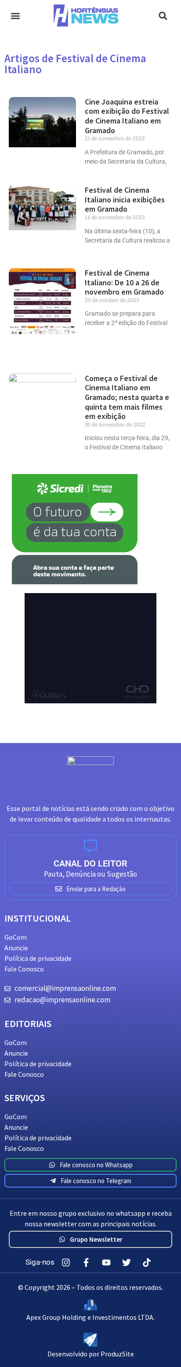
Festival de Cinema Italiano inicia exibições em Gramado (125, 199)
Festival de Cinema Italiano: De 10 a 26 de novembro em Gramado (124, 282)
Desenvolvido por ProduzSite (90, 1353)
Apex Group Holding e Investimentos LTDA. (90, 1317)
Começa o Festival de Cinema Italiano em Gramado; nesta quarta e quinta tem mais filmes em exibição (127, 397)
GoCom (15, 937)
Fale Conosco (24, 968)
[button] (15, 15)
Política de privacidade (38, 958)
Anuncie (16, 947)
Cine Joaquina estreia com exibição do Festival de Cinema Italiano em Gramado (127, 116)
